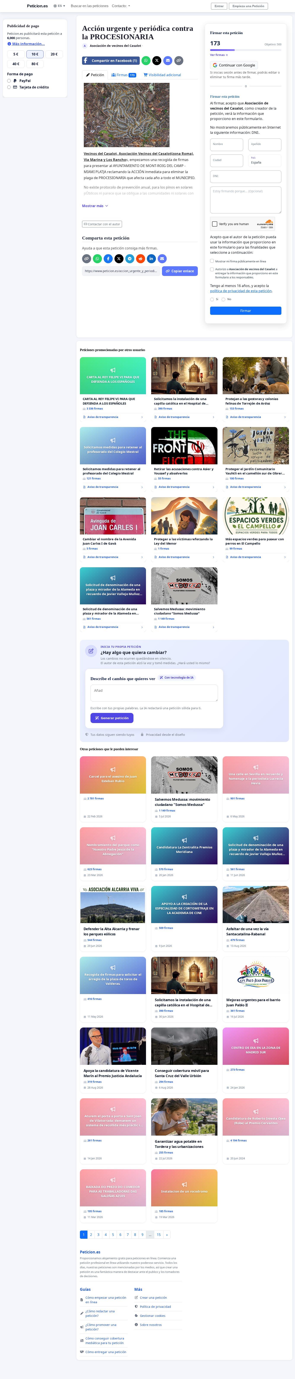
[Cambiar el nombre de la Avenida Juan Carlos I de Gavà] (113, 529)
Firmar (245, 310)
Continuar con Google (237, 65)
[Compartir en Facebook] (108, 258)
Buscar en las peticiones (89, 6)
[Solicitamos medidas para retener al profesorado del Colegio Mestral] (113, 459)
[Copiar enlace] (178, 60)
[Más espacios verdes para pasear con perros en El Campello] (256, 529)
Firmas (125, 74)
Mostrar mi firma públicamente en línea (240, 261)
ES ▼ (62, 6)
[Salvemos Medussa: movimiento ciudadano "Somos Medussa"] (184, 599)
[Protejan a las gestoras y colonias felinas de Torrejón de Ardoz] (256, 389)
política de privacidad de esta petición (241, 290)
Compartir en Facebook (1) (114, 60)
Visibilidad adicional (164, 74)
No (229, 299)
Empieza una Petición (248, 6)
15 (159, 1234)
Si (217, 299)
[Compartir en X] (156, 60)
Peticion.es (37, 6)
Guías (85, 1289)
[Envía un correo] (167, 60)
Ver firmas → (219, 55)
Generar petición (115, 718)
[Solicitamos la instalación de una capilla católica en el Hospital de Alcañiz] (184, 389)
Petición (97, 74)
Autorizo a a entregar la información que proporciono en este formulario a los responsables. (246, 273)
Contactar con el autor (104, 224)
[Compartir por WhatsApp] (146, 60)
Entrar (219, 6)
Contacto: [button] (119, 6)
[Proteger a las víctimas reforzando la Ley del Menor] (184, 529)
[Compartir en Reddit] (140, 258)
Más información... (28, 43)
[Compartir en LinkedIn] (151, 258)
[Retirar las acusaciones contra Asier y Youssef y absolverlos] (184, 459)
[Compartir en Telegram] (129, 258)
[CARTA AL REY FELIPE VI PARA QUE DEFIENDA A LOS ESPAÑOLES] (113, 389)
